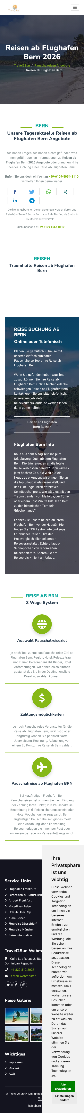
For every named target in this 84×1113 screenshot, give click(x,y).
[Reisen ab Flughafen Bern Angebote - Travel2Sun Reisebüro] (14, 7)
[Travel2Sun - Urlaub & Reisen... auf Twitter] (8, 985)
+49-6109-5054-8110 (64, 176)
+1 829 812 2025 (22, 969)
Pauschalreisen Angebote (52, 65)
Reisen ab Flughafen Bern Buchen (42, 424)
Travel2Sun (22, 65)
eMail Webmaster (23, 976)
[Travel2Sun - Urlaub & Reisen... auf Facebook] (16, 985)
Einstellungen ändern (64, 1098)
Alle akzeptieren (63, 1086)
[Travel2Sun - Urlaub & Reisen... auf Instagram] (23, 985)
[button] (15, 191)
